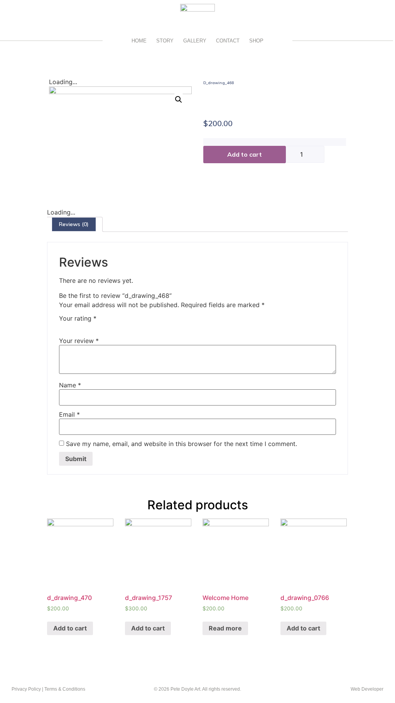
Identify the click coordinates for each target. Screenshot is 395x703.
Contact (228, 41)
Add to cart (244, 154)
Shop (256, 41)
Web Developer (367, 689)
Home (139, 41)
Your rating (77, 318)
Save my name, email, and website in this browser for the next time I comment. (181, 444)
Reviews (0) (74, 224)
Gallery (194, 41)
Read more (225, 628)
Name (70, 385)
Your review (79, 341)
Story (165, 41)
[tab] (74, 224)
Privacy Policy (26, 689)
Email (69, 414)
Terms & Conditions (64, 689)
